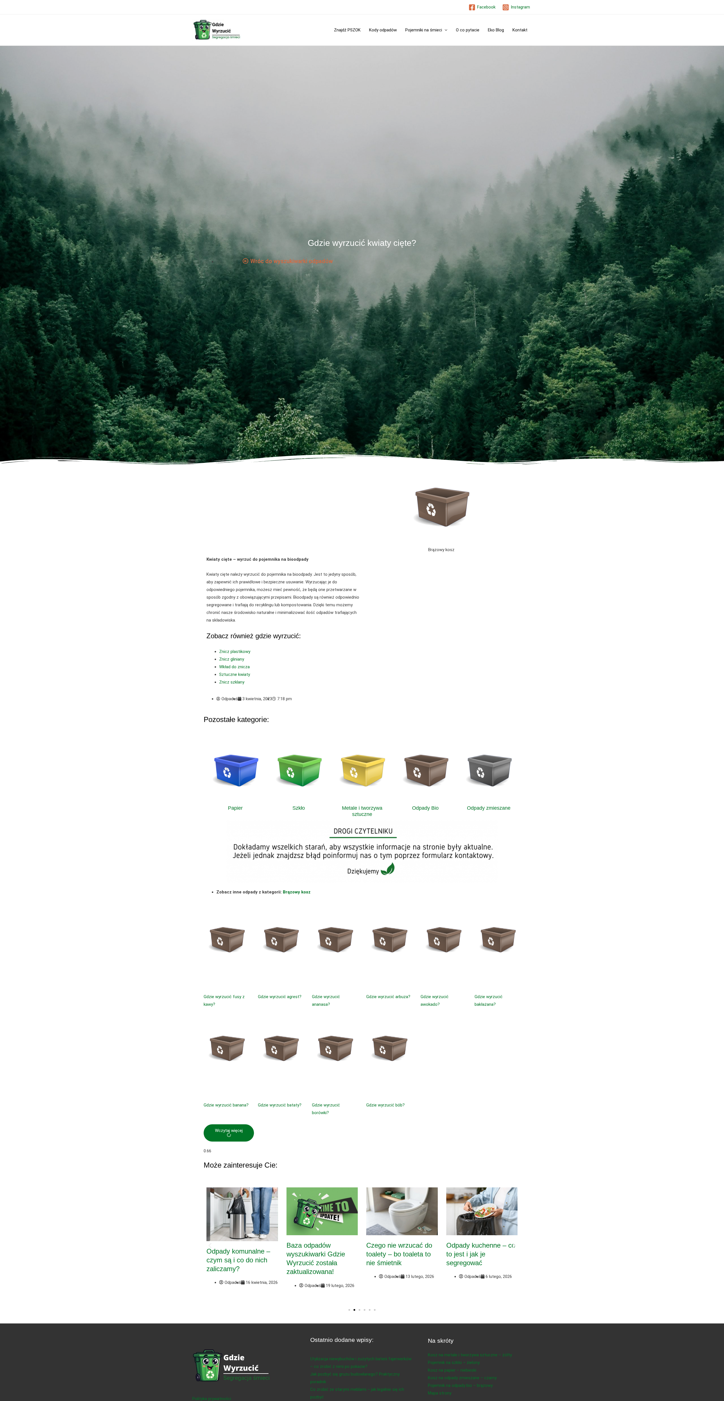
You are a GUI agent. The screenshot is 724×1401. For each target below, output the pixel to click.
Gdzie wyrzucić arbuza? (388, 996)
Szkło (298, 808)
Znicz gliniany (231, 659)
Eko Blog (496, 30)
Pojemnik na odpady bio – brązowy (460, 1385)
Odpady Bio (425, 808)
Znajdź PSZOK (347, 30)
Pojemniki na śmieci (423, 30)
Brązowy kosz (297, 892)
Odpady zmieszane (488, 808)
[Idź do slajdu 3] (359, 1310)
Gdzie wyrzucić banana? (226, 1105)
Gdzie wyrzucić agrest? (279, 996)
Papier (235, 808)
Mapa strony (439, 1393)
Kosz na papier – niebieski (452, 1370)
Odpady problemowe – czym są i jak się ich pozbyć (480, 1254)
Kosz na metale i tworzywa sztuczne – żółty (470, 1354)
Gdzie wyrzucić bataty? (279, 1105)
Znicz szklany (231, 682)
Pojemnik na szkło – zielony (454, 1362)
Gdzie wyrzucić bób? (385, 1105)
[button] (229, 1133)
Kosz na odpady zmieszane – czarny (462, 1377)
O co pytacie (467, 30)
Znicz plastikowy (234, 651)
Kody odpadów (383, 30)
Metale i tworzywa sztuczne (362, 811)
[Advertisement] (282, 513)
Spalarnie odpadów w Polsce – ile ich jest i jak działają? (241, 1254)
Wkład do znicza (234, 666)
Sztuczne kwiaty (234, 674)
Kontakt (519, 30)
